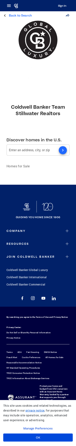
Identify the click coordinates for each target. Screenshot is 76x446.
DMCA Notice (50, 352)
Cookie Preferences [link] (31, 357)
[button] (38, 231)
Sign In (62, 5)
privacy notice (35, 410)
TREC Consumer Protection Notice (23, 373)
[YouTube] (43, 298)
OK (38, 437)
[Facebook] (22, 298)
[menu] (10, 5)
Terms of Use (42, 317)
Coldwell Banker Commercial (25, 284)
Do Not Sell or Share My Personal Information (28, 332)
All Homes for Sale (54, 357)
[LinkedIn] (54, 298)
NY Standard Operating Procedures (23, 368)
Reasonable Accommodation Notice (24, 362)
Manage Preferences (38, 428)
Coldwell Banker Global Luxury (27, 270)
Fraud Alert (11, 357)
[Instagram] (32, 298)
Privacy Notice (61, 317)
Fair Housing (32, 352)
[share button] (67, 15)
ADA (19, 352)
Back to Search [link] (20, 15)
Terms (9, 352)
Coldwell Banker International (26, 277)
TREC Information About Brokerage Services (27, 378)
